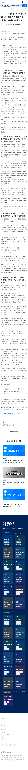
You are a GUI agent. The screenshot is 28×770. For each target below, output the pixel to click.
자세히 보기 (24, 6)
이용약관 (3, 732)
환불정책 (3, 736)
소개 (2, 721)
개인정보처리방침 (5, 734)
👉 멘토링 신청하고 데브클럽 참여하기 (10, 414)
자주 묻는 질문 (4, 738)
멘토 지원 (3, 725)
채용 (2, 723)
